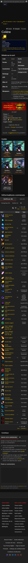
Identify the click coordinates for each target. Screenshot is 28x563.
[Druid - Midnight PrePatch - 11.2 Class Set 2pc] (2, 327)
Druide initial (8, 341)
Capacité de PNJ (23, 303)
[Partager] (26, 1)
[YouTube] (18, 555)
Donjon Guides (19, 510)
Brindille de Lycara (9, 248)
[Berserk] (2, 240)
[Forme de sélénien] (2, 410)
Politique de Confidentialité (17, 548)
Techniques (23, 357)
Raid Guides (5, 518)
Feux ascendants (9, 402)
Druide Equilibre (9, 337)
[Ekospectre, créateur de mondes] (2, 370)
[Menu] (1, 1)
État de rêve (8, 390)
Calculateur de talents (8, 521)
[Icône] (4, 37)
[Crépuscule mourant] (2, 303)
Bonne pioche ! (8, 244)
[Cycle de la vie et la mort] (2, 307)
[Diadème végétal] (2, 322)
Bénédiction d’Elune (8, 236)
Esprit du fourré (9, 387)
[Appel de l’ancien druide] (2, 228)
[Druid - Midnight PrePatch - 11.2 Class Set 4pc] (2, 333)
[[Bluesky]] (13, 555)
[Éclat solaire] (2, 357)
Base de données (7, 21)
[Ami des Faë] (2, 224)
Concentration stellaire (8, 282)
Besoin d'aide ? (8, 539)
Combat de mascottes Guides (21, 521)
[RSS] (21, 555)
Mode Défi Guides (19, 526)
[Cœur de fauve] (2, 267)
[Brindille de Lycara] (2, 247)
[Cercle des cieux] (2, 259)
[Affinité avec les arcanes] (2, 215)
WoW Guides (5, 502)
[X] (10, 555)
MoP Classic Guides (20, 502)
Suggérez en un (13, 133)
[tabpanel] (14, 317)
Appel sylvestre (8, 232)
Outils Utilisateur (19, 539)
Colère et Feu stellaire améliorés (9, 278)
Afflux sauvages (9, 220)
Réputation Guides (20, 518)
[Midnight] (5, 526)
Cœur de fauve (8, 267)
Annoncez (19, 542)
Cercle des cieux (9, 260)
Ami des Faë (8, 224)
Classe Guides (6, 505)
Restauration (24, 300)
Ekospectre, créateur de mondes (8, 370)
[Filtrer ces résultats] (16, 208)
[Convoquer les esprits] (2, 290)
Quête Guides (18, 516)
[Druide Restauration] (2, 345)
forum (20, 459)
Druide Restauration (8, 345)
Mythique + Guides (7, 513)
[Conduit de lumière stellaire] (2, 285)
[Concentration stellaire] (2, 282)
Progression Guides (7, 510)
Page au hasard (20, 545)
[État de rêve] (2, 390)
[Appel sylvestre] (2, 232)
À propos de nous (10, 542)
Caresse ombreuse (9, 252)
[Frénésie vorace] (2, 418)
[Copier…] (13, 208)
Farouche (24, 297)
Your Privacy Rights (8, 545)
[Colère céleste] (2, 272)
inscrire (2, 487)
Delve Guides (5, 508)
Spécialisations (24, 337)
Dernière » (23, 209)
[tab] (8, 199)
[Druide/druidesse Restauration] (2, 353)
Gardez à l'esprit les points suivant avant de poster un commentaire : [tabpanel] (14, 464)
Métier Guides (6, 516)
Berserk (7, 240)
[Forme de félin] (2, 406)
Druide (4, 24)
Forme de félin (8, 406)
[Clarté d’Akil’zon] (2, 263)
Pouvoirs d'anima (24, 248)
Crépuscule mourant (7, 303)
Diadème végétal (9, 323)
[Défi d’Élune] (2, 318)
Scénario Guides (19, 524)
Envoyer (13, 127)
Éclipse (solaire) (9, 365)
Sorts (14, 21)
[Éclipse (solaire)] (2, 365)
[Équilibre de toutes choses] (2, 378)
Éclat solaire (8, 357)
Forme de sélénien (9, 410)
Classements (18, 532)
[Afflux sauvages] (2, 220)
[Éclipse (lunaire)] (2, 361)
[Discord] (7, 555)
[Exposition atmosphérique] (2, 398)
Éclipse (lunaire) (9, 361)
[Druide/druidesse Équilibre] (2, 349)
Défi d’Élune (8, 319)
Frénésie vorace (9, 418)
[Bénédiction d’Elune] (2, 236)
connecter (21, 486)
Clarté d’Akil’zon (9, 264)
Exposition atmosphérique (8, 398)
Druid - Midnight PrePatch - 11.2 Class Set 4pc (9, 333)
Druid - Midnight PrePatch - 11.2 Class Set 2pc (9, 327)
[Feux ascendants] (2, 402)
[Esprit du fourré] (2, 386)
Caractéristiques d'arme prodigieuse (24, 272)
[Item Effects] (24, 244)
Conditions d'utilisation (14, 552)
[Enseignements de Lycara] (2, 374)
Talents (24, 214)
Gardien (24, 217)
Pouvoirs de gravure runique (23, 307)
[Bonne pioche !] (2, 243)
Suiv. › (18, 209)
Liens (24, 29)
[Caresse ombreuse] (2, 251)
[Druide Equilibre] (2, 337)
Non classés (24, 224)
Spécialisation (20, 21)
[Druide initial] (2, 341)
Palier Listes (5, 524)
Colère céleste (8, 273)
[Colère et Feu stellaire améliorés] (2, 278)
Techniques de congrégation (24, 290)
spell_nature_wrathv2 (15, 120)
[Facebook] (15, 555)
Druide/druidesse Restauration (9, 353)
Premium (5, 548)
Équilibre (24, 215)
